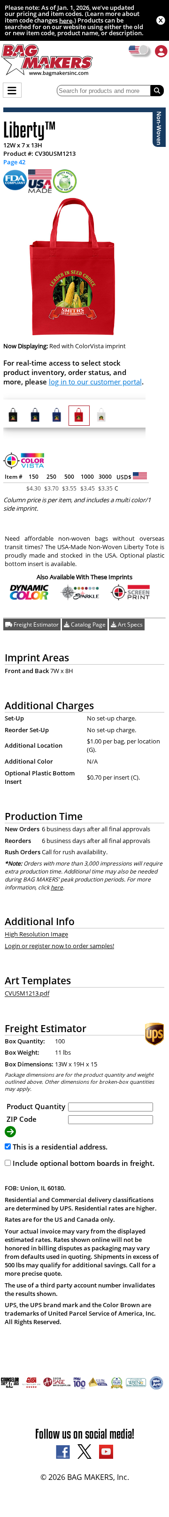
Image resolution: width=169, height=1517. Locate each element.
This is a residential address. (59, 1146)
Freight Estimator (35, 624)
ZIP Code (22, 1119)
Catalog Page (87, 624)
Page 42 (14, 162)
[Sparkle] (80, 598)
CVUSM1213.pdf (27, 993)
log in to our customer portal (95, 381)
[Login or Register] (161, 50)
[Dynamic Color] (29, 598)
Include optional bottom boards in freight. (82, 1163)
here (65, 20)
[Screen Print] (131, 598)
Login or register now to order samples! (59, 946)
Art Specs (129, 624)
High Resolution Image (36, 934)
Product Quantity (36, 1106)
